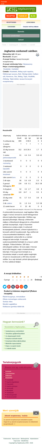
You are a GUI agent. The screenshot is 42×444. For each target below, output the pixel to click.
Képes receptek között (13, 346)
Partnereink (7, 439)
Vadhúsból (10, 393)
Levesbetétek (10, 373)
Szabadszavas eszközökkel (14, 331)
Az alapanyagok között (13, 336)
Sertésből (10, 388)
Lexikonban (30, 22)
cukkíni (9, 203)
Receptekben (11, 22)
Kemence (9, 76)
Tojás (25, 76)
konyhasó (6, 174)
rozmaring (6, 163)
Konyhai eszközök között (13, 338)
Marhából (10, 390)
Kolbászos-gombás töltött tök (13, 307)
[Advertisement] (21, 106)
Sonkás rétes (7, 302)
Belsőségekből (12, 395)
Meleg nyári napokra (25, 71)
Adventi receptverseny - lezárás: (16, 416)
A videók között (10, 348)
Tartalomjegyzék (13, 44)
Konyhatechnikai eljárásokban (15, 341)
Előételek (8, 376)
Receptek (10, 16)
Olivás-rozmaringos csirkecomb (14, 299)
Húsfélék (31, 76)
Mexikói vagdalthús (10, 304)
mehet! (21, 40)
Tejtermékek (14, 79)
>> (14, 424)
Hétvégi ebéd (27, 74)
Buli (19, 74)
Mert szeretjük (11, 410)
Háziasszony (27, 64)
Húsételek (24, 44)
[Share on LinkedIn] (26, 288)
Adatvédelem (34, 439)
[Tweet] (5, 288)
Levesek (8, 371)
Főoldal (4, 44)
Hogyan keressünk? (14, 322)
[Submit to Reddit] (21, 288)
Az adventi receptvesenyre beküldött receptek (18, 420)
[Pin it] (17, 288)
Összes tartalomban (30, 26)
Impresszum (16, 439)
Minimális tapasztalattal (13, 343)
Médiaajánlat (25, 439)
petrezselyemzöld (9, 158)
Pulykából (10, 384)
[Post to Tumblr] (13, 288)
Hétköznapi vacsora (10, 74)
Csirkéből (32, 44)
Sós (15, 76)
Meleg (20, 76)
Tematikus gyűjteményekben (15, 333)
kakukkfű (6, 169)
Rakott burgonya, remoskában (14, 297)
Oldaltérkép (24, 441)
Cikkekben (11, 26)
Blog (33, 16)
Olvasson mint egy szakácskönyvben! (18, 367)
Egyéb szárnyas (12, 386)
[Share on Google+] (9, 288)
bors (14, 177)
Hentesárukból (11, 397)
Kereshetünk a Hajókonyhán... (15, 327)
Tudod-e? (23, 16)
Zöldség (6, 79)
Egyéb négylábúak (13, 382)
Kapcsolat (17, 441)
